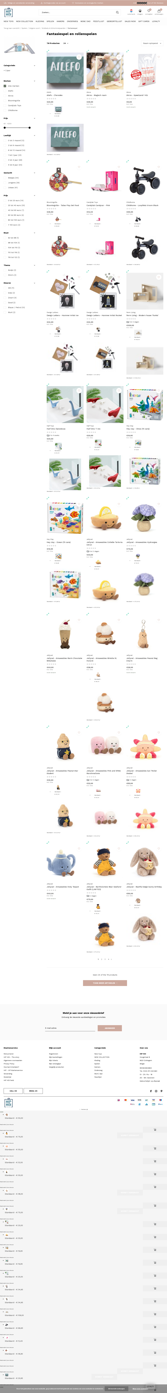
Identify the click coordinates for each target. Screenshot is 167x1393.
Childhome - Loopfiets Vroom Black (142, 205)
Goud (11, 303)
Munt (11, 312)
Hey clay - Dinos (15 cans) (138, 429)
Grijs (11, 293)
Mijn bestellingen (55, 1057)
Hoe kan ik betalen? (11, 1067)
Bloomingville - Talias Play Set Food (63, 205)
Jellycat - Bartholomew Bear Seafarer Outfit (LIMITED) (104, 888)
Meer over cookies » (140, 1389)
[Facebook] (151, 1091)
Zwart (12, 298)
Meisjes (13, 178)
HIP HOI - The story (11, 1057)
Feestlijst (98, 21)
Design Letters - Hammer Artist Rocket (104, 315)
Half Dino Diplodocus (56, 429)
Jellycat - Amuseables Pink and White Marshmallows (104, 772)
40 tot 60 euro (16, 210)
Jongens (14, 183)
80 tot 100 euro (16, 220)
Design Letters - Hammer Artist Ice (62, 315)
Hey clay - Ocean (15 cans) (59, 542)
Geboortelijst (114, 21)
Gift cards (143, 21)
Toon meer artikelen (104, 983)
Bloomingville (14, 101)
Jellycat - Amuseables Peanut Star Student (62, 772)
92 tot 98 (13, 238)
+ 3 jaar (7, 70)
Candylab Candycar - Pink (98, 205)
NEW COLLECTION (24, 21)
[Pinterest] (161, 1091)
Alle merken (13, 86)
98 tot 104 (14, 243)
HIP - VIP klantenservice (13, 1070)
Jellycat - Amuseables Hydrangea (141, 542)
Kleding (40, 21)
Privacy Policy (9, 1064)
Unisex (13, 187)
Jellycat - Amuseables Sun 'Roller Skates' (141, 772)
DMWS (92, 1103)
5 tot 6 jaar (15, 165)
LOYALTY (156, 21)
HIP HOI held (9, 1080)
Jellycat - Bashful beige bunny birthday (144, 887)
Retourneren (9, 1054)
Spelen (50, 21)
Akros (10, 96)
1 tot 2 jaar (14, 155)
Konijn (12, 270)
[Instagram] (156, 1091)
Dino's (12, 275)
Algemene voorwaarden (13, 1060)
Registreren (53, 1054)
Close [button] (1, 1111)
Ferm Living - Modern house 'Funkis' (142, 315)
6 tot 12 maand (16, 150)
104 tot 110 (14, 247)
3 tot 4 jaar (15, 160)
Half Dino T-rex (93, 429)
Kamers (60, 21)
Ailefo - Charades (54, 95)
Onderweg (72, 21)
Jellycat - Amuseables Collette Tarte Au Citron (104, 543)
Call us (13, 1091)
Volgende (111, 959)
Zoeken (117, 12)
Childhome (12, 110)
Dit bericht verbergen (116, 1389)
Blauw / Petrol (16, 307)
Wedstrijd (7, 1077)
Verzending (8, 1074)
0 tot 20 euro (15, 200)
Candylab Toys (14, 105)
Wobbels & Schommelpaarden (54, 28)
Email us (33, 1091)
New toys (8, 21)
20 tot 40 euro (16, 205)
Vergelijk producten (56, 1067)
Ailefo (10, 91)
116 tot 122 (14, 257)
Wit (11, 288)
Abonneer (110, 1028)
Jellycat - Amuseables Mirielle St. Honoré (102, 659)
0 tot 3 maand (16, 140)
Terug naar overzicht (12, 28)
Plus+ (99, 1103)
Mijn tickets (53, 1060)
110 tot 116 (14, 252)
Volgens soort (34, 28)
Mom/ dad (85, 21)
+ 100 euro (14, 225)
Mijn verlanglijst (55, 1064)
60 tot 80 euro (16, 215)
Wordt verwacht (91, 107)
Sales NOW (130, 21)
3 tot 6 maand (16, 145)
